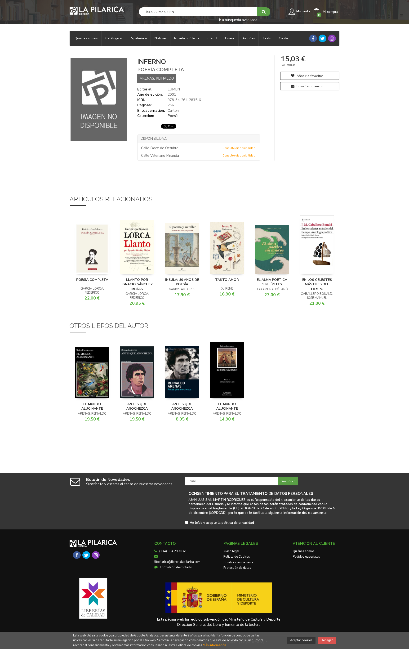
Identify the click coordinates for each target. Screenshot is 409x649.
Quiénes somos (304, 551)
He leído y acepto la (222, 523)
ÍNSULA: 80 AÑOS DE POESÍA (182, 282)
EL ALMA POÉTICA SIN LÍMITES (272, 282)
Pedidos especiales (306, 557)
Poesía (173, 115)
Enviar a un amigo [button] (309, 86)
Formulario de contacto (176, 567)
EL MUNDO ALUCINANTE (92, 406)
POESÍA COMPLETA (92, 280)
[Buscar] (263, 11)
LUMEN (174, 89)
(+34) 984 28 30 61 (173, 551)
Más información (214, 645)
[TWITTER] (322, 38)
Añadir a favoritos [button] (310, 76)
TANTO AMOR (227, 280)
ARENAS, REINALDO (157, 78)
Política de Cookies (236, 557)
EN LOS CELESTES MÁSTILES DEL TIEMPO (317, 284)
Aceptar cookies (301, 640)
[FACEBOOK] (313, 38)
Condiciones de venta (238, 562)
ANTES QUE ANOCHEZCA (137, 406)
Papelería (137, 38)
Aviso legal (231, 551)
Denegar (327, 640)
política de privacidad (238, 522)
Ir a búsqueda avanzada (238, 19)
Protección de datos (237, 568)
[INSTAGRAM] (332, 38)
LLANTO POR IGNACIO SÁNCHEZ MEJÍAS (137, 284)
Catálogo (112, 38)
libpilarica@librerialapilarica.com (177, 562)
